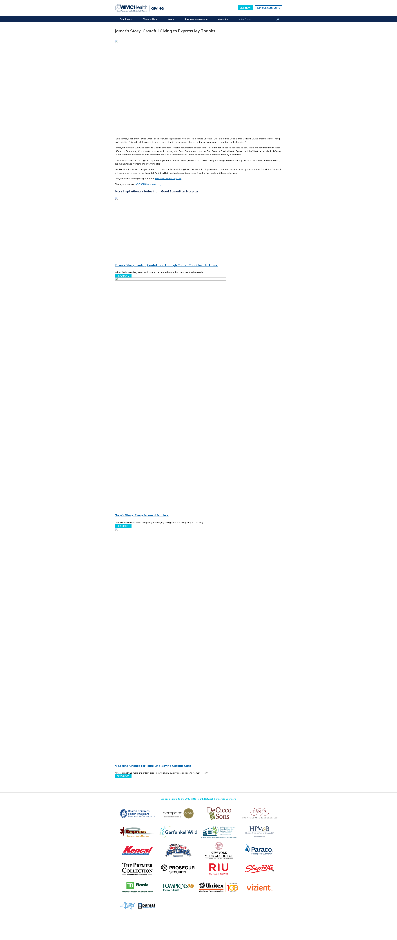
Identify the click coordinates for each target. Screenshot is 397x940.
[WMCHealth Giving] (139, 8)
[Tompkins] (178, 887)
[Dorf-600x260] (259, 813)
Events (171, 19)
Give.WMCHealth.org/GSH (168, 178)
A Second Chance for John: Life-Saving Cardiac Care (153, 766)
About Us (223, 19)
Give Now (245, 8)
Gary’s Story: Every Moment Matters (142, 515)
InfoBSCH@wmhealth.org (148, 184)
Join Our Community (268, 8)
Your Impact (126, 19)
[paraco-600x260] (259, 850)
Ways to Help (150, 19)
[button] (277, 19)
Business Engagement (196, 19)
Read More (123, 275)
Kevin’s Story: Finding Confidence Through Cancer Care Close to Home (166, 265)
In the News (244, 19)
